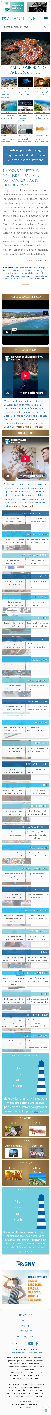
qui (36, 1111)
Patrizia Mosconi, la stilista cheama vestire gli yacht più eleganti (37, 835)
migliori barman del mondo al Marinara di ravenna (23, 274)
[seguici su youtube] (30, 1344)
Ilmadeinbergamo (18, 1353)
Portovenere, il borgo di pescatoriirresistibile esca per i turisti (37, 1044)
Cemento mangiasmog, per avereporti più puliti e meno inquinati (13, 1023)
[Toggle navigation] (46, 18)
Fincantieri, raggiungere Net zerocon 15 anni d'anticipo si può (37, 584)
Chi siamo (25, 1320)
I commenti (25, 1331)
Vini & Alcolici (14, 270)
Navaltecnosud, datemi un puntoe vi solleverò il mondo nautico (13, 877)
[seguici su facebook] (36, 1344)
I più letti (25, 1326)
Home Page (25, 1315)
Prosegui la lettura (35, 261)
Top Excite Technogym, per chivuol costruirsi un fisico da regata (13, 981)
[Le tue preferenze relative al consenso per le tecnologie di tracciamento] (46, 1410)
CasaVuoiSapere (34, 1353)
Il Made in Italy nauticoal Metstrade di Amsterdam (24, 118)
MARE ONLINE (25, 1402)
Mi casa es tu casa (19, 273)
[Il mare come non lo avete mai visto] (25, 48)
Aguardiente (30, 270)
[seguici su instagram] (24, 1344)
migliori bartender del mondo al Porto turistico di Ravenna (25, 277)
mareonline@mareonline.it (29, 427)
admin (34, 267)
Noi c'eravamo (25, 1336)
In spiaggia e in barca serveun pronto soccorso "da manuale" (13, 919)
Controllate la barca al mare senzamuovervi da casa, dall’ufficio (37, 1023)
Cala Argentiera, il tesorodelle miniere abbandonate (8, 94)
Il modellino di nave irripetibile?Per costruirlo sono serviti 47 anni (37, 752)
